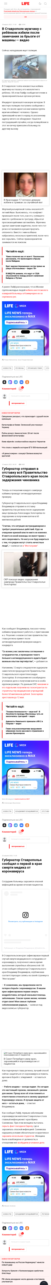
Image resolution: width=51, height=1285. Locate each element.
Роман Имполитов (10, 360)
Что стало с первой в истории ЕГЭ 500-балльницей (24, 447)
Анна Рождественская (25, 360)
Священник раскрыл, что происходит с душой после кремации (25, 417)
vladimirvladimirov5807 (22, 799)
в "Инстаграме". (31, 545)
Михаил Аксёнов (9, 1206)
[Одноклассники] (27, 382)
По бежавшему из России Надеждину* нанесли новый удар (23, 1263)
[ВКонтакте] (21, 382)
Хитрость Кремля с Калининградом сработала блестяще (22, 1271)
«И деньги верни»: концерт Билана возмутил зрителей (22, 454)
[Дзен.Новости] (4, 382)
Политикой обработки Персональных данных (19, 11)
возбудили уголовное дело (31, 1142)
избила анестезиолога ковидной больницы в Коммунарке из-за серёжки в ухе (25, 293)
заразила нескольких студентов (18, 1136)
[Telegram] (15, 382)
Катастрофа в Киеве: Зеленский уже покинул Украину (22, 426)
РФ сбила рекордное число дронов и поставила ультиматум (23, 1280)
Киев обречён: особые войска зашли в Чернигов (23, 441)
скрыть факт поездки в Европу (17, 1126)
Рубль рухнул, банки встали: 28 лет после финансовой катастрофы (20, 434)
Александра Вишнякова (12, 803)
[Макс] (10, 382)
